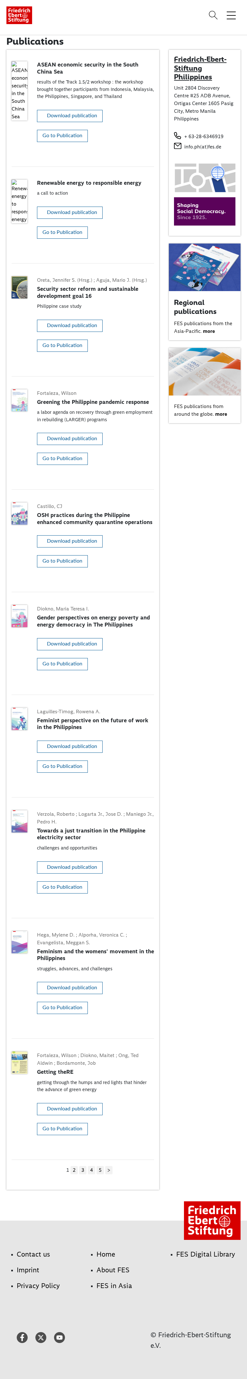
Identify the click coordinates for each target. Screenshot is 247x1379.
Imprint (28, 1270)
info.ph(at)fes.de (202, 147)
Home (105, 1254)
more (209, 331)
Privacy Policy (38, 1285)
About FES (113, 1270)
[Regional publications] (205, 267)
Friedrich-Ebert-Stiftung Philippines (200, 68)
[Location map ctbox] (204, 177)
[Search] (214, 15)
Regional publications (195, 307)
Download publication (72, 115)
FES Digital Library (205, 1254)
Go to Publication (62, 135)
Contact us (33, 1254)
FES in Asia (114, 1285)
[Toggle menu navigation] (231, 15)
